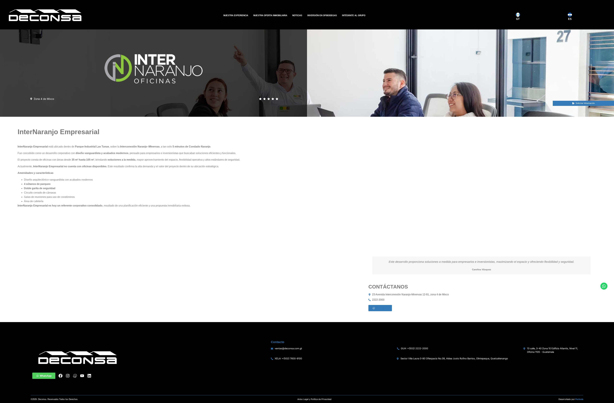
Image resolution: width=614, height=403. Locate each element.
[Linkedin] (89, 376)
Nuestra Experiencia (235, 15)
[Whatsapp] (604, 286)
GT (518, 19)
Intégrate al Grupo (353, 15)
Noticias (297, 15)
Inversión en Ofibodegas (322, 15)
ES (570, 19)
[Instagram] (68, 376)
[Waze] (75, 376)
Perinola (579, 399)
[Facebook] (61, 376)
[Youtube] (82, 376)
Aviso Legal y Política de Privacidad (314, 399)
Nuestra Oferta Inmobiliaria (270, 15)
